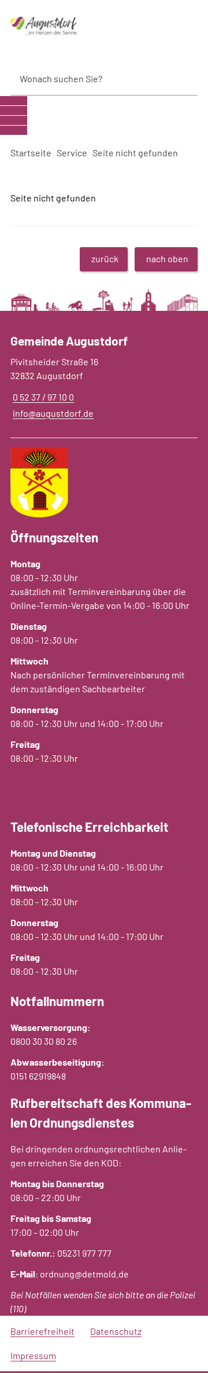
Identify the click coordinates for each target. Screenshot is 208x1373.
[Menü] (183, 26)
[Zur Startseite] (69, 26)
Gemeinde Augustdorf (69, 340)
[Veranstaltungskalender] (13, 120)
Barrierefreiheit (42, 1331)
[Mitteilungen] (13, 110)
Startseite (30, 152)
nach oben (167, 258)
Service (72, 152)
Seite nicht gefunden (135, 152)
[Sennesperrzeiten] (13, 130)
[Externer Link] (13, 100)
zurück (104, 258)
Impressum (33, 1355)
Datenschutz (116, 1331)
